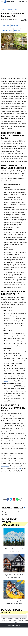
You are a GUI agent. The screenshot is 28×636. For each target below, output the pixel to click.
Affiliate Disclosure (6, 620)
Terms (16, 618)
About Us (4, 618)
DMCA (26, 620)
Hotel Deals (5, 25)
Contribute (11, 618)
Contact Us (14, 620)
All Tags (15, 622)
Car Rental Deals (7, 30)
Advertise (21, 620)
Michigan (17, 30)
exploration (5, 466)
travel (19, 468)
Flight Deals (14, 25)
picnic (6, 381)
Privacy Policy (22, 618)
